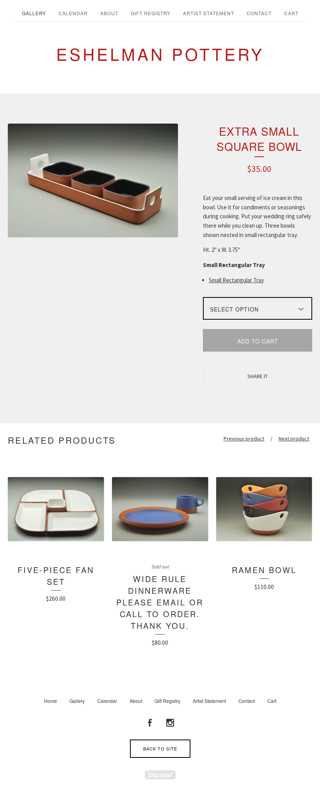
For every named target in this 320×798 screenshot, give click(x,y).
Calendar (73, 13)
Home (50, 700)
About (109, 13)
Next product (294, 438)
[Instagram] (170, 723)
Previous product (244, 438)
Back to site (160, 748)
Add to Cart (257, 341)
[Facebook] (150, 723)
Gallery (34, 13)
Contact (259, 13)
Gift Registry (151, 13)
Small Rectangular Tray (236, 280)
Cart (291, 13)
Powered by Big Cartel (160, 774)
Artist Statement (208, 13)
